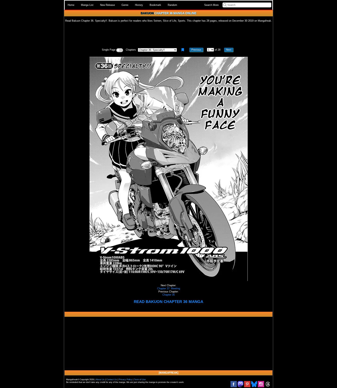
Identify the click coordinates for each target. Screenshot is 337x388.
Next (228, 49)
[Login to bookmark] (183, 50)
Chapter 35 (168, 294)
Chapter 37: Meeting (168, 288)
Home (71, 5)
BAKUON (147, 13)
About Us (100, 379)
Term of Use (140, 379)
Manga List (87, 5)
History (139, 5)
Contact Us (111, 379)
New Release (107, 5)
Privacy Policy (125, 379)
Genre (124, 5)
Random (172, 5)
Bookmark (155, 5)
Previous (196, 49)
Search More (211, 5)
